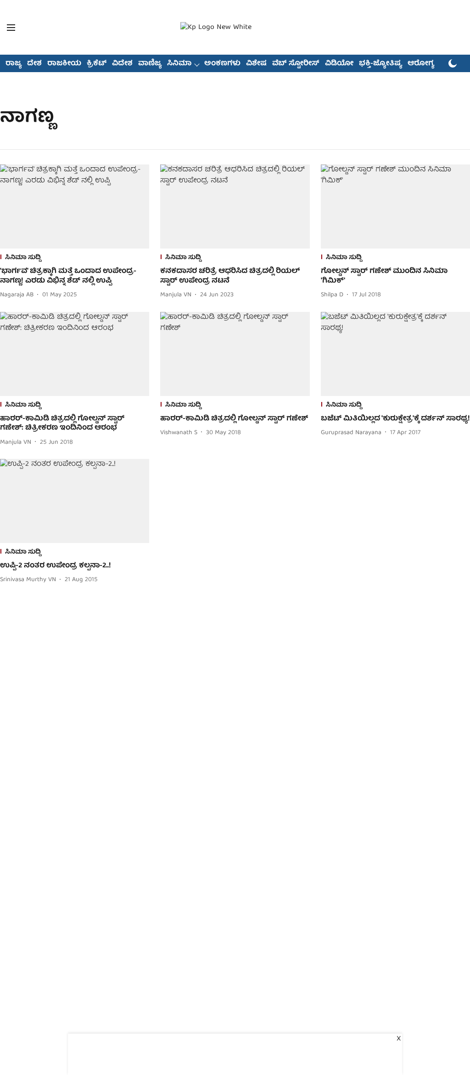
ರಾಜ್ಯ (14, 63)
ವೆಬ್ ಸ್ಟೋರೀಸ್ (295, 63)
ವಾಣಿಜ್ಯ (150, 63)
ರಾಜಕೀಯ (64, 63)
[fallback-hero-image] (74, 206)
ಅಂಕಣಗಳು (222, 63)
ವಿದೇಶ (122, 63)
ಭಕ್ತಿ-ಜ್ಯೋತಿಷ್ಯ (380, 63)
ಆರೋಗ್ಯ (421, 63)
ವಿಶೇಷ (256, 63)
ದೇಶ (34, 63)
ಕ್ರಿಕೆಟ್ (96, 63)
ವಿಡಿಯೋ (339, 63)
